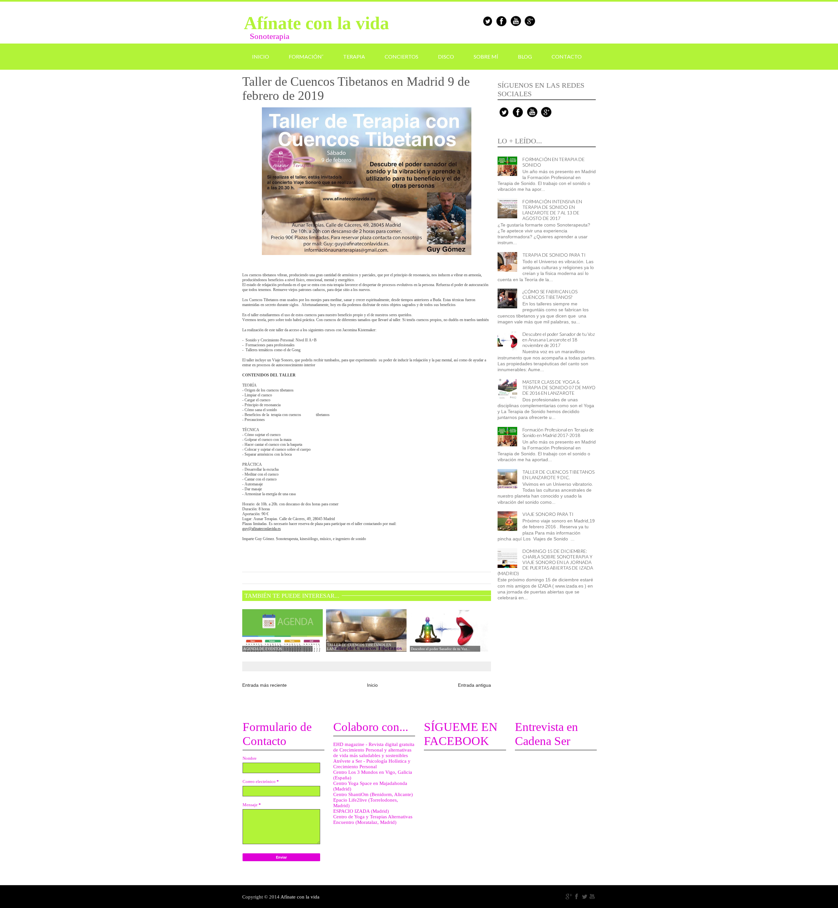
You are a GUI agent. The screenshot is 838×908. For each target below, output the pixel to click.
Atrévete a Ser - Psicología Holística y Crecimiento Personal (371, 763)
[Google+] (569, 896)
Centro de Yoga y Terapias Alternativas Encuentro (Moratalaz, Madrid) (372, 819)
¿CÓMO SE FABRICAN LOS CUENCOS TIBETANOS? (549, 294)
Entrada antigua (474, 685)
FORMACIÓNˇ (306, 56)
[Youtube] (592, 896)
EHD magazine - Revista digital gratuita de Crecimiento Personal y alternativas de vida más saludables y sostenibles (373, 750)
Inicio (372, 685)
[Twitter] (584, 896)
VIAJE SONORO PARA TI (548, 514)
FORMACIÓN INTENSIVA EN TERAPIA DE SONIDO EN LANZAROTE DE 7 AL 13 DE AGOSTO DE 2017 (552, 210)
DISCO (446, 56)
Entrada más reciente (264, 685)
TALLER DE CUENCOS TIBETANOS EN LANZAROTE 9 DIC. (558, 474)
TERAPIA (354, 56)
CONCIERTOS (401, 56)
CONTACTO (567, 56)
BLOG (525, 56)
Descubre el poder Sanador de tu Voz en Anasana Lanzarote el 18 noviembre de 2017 (558, 339)
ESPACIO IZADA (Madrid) (361, 811)
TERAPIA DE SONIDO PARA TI (554, 255)
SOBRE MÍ (486, 56)
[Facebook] (577, 896)
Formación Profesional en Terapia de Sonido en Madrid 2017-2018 (558, 432)
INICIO (260, 56)
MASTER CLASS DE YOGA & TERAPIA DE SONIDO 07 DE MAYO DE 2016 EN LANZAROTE (558, 387)
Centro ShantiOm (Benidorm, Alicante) (373, 794)
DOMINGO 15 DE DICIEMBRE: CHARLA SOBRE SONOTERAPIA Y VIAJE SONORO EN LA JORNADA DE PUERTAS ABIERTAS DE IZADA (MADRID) (545, 562)
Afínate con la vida (316, 23)
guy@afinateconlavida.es (261, 528)
